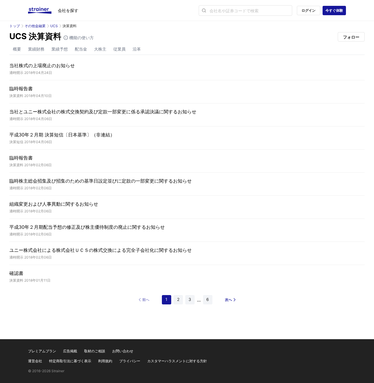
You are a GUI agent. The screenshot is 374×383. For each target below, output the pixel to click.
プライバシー (129, 361)
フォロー (351, 36)
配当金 (81, 48)
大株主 (100, 48)
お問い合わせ (122, 351)
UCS (54, 26)
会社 (68, 10)
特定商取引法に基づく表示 (70, 361)
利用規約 (105, 361)
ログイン (309, 10)
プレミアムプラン (42, 351)
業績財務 (36, 48)
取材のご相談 (94, 351)
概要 (17, 48)
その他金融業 (35, 26)
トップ (14, 26)
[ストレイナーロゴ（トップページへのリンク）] (43, 10)
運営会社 (35, 361)
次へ (228, 299)
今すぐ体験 (334, 10)
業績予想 (59, 48)
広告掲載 (70, 351)
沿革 (137, 48)
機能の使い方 (81, 37)
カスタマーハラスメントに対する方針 (177, 361)
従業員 (119, 48)
